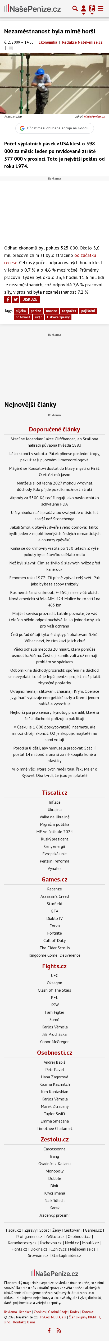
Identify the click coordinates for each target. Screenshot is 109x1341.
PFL (54, 997)
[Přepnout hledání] (75, 8)
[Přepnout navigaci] (83, 8)
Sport (44, 1230)
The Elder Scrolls (54, 947)
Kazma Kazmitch (54, 1084)
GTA (54, 911)
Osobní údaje (58, 1312)
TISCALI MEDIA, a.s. (52, 1317)
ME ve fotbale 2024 (54, 831)
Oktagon (54, 982)
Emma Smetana (54, 1121)
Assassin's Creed (54, 896)
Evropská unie (54, 853)
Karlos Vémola (55, 1026)
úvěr (38, 317)
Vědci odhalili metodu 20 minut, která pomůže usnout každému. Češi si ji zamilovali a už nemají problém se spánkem (54, 655)
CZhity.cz (59, 1249)
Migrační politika (54, 824)
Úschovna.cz (51, 1242)
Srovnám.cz (38, 1255)
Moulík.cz (90, 1242)
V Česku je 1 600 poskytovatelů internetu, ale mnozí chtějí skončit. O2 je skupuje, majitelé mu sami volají (54, 733)
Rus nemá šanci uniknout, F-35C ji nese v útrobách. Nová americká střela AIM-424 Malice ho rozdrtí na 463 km (54, 599)
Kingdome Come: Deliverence (54, 955)
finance (51, 311)
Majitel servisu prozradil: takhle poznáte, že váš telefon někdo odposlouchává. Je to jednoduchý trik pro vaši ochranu (54, 620)
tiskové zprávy (58, 317)
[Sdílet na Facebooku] (7, 299)
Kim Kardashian (54, 1091)
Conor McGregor (54, 1041)
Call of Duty (54, 940)
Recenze (54, 888)
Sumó (54, 1019)
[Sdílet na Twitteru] (15, 299)
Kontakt (87, 1312)
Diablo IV (54, 918)
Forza (54, 925)
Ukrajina (55, 809)
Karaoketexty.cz (22, 1242)
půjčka (21, 311)
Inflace (55, 802)
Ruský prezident (55, 839)
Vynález (55, 868)
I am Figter (54, 1012)
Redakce (25, 1312)
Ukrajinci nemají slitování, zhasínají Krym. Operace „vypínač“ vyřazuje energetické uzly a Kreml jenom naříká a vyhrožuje (54, 697)
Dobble (54, 1178)
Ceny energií (54, 846)
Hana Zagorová (54, 1076)
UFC (54, 975)
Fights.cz (54, 966)
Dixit (54, 1185)
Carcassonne (54, 1148)
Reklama (10, 1312)
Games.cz (54, 879)
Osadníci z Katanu (54, 1163)
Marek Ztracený (55, 1106)
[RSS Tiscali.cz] (59, 1331)
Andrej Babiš (54, 1062)
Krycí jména (54, 1193)
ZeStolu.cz (55, 1236)
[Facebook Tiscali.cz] (49, 1331)
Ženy (56, 1230)
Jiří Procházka (55, 1034)
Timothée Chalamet (54, 1128)
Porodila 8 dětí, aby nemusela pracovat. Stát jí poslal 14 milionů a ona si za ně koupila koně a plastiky (54, 754)
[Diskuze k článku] (11, 47)
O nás (31, 1322)
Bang (54, 1156)
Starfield (54, 903)
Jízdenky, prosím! (55, 1215)
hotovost (23, 317)
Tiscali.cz (54, 792)
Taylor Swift (55, 1113)
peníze (36, 311)
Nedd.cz (72, 1242)
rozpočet (69, 311)
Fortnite (54, 933)
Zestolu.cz (54, 1139)
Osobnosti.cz (54, 1052)
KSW (55, 1004)
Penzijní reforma (54, 861)
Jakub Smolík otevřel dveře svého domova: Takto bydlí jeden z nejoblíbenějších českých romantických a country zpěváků (55, 533)
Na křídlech (54, 1200)
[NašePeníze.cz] (32, 8)
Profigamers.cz (29, 1236)
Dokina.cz (38, 1249)
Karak (54, 1207)
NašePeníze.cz (94, 116)
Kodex (75, 1312)
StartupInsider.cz (66, 1255)
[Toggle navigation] (100, 8)
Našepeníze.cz (83, 1249)
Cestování (73, 1230)
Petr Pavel (54, 1069)
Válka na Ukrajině (55, 816)
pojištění (88, 311)
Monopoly (54, 1171)
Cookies (40, 1312)
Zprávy (30, 1230)
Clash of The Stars (54, 990)
